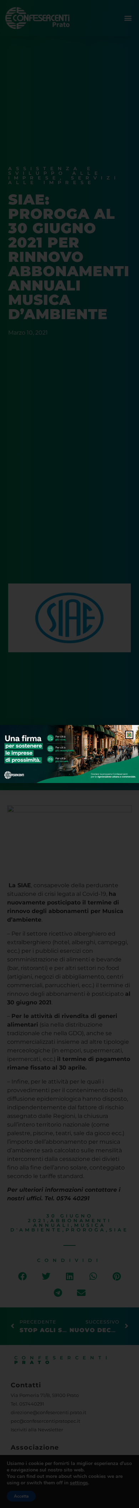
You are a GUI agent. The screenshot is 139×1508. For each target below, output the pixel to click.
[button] (129, 735)
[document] (69, 754)
